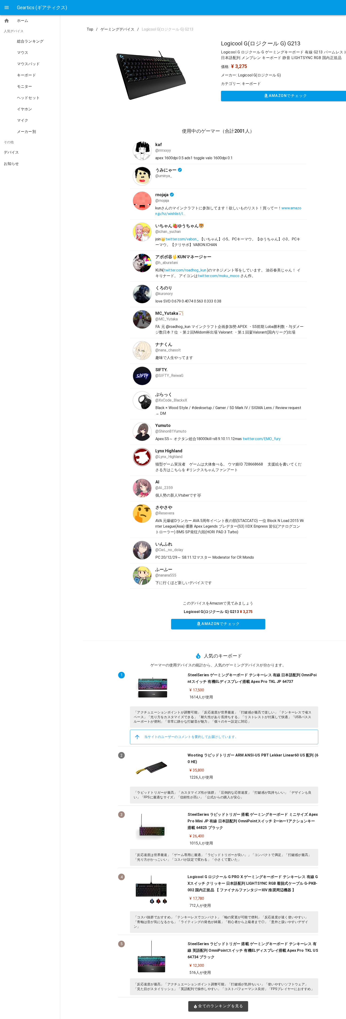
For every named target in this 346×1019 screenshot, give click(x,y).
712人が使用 (200, 905)
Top (90, 29)
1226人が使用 (201, 777)
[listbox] (30, 93)
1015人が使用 (201, 843)
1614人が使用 (201, 697)
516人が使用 (200, 972)
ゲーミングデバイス (117, 29)
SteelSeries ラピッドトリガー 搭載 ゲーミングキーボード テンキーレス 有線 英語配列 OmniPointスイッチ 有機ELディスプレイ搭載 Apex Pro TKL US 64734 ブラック (253, 950)
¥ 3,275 (239, 66)
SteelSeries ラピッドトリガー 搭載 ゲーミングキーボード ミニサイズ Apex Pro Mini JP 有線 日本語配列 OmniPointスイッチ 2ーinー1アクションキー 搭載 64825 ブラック (253, 821)
